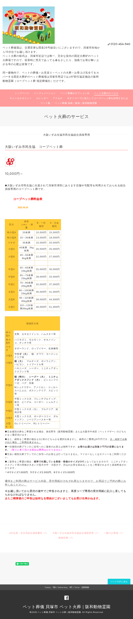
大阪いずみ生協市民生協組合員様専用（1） (76, 533)
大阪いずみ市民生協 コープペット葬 (34, 147)
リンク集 (45, 103)
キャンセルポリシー (21, 98)
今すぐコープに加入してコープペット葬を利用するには (97, 98)
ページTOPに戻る (119, 581)
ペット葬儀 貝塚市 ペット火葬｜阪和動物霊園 (66, 606)
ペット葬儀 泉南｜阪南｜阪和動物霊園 (76, 103)
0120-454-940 (120, 44)
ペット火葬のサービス (106, 93)
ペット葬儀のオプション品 (75, 93)
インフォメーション (45, 93)
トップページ (22, 93)
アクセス (58, 98)
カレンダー (42, 98)
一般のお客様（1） (114, 533)
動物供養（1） (66, 537)
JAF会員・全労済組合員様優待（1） (28, 533)
